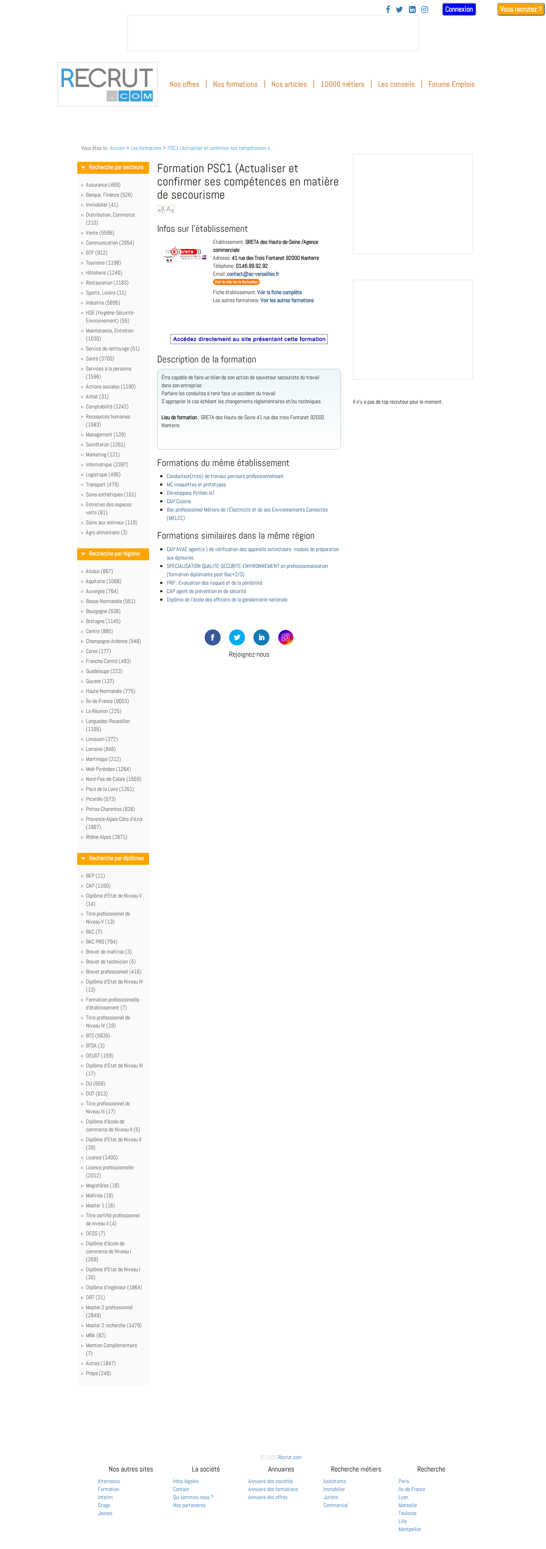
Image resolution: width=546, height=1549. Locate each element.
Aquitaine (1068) (104, 581)
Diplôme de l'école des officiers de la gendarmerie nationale (227, 599)
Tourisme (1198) (103, 262)
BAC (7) (94, 931)
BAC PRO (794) (102, 941)
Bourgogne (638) (103, 611)
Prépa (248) (98, 1373)
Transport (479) (102, 484)
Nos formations (235, 84)
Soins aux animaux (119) (111, 522)
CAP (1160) (98, 885)
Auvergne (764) (102, 591)
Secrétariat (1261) (106, 444)
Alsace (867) (99, 571)
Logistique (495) (103, 474)
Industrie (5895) (103, 302)
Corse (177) (98, 651)
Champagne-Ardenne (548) (113, 641)
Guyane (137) (100, 681)
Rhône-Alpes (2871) (107, 836)
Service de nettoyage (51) (113, 348)
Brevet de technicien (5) (111, 961)
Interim (105, 1497)
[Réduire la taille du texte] (170, 209)
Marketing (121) (103, 454)
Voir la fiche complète (279, 292)
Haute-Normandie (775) (111, 691)
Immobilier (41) (102, 204)
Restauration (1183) (107, 282)
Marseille (408, 1505)
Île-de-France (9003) (107, 701)
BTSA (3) (95, 1045)
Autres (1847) (101, 1363)
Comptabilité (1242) (107, 406)
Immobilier (334, 1489)
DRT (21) (95, 1297)
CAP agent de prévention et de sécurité (206, 591)
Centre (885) (99, 631)
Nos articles (289, 84)
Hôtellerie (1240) (104, 272)
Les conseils (396, 84)
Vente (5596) (100, 232)
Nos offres (184, 84)
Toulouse (407, 1513)
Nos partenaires (189, 1505)
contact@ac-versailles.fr (253, 273)
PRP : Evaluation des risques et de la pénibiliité (214, 582)
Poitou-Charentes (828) (110, 808)
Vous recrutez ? (521, 9)
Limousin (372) (102, 739)
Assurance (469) (103, 184)
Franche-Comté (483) (108, 661)
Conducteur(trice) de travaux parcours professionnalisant (225, 476)
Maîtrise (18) (100, 1195)
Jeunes (105, 1513)
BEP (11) (95, 875)
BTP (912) (97, 252)
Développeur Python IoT (191, 492)
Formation (108, 1489)
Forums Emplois (451, 84)
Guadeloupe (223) (104, 671)
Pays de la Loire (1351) (110, 788)
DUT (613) (97, 1093)
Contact (181, 1489)
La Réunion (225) (104, 711)
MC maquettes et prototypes (196, 484)
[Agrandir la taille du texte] (161, 209)
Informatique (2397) (107, 464)
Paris (404, 1481)
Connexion (459, 9)
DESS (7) (96, 1233)
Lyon (403, 1497)
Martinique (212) (103, 759)
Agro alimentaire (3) (107, 532)
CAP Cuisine (179, 501)
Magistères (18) (103, 1185)
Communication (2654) (110, 242)
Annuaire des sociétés (270, 1481)
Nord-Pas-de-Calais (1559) (113, 778)
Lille (403, 1521)
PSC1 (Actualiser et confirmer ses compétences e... (220, 147)
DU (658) (96, 1083)
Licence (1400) (102, 1157)
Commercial (335, 1505)
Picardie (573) (101, 798)
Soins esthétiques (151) (111, 494)
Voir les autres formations (287, 300)
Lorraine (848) (101, 749)
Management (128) (106, 434)
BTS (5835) (98, 1035)
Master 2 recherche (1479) (114, 1325)
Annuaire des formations (273, 1489)
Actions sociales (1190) (111, 386)
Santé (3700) (100, 358)
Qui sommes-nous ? (193, 1497)
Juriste (330, 1497)
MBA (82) (96, 1335)
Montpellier (410, 1529)
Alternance (109, 1481)
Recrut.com (290, 1457)
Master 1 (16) (100, 1205)
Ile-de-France (412, 1489)
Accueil (117, 147)
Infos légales (186, 1481)
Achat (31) (97, 396)
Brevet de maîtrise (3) (109, 951)
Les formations (146, 147)
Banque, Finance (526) (109, 194)
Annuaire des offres (267, 1497)
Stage (104, 1505)
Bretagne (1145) (103, 621)
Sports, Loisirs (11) (106, 292)
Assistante (334, 1481)
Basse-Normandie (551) (111, 601)
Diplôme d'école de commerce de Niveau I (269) (108, 1251)
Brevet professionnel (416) (113, 971)
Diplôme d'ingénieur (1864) (114, 1287)
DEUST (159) (100, 1055)
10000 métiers (343, 84)
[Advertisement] (249, 706)
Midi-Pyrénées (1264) (108, 769)
